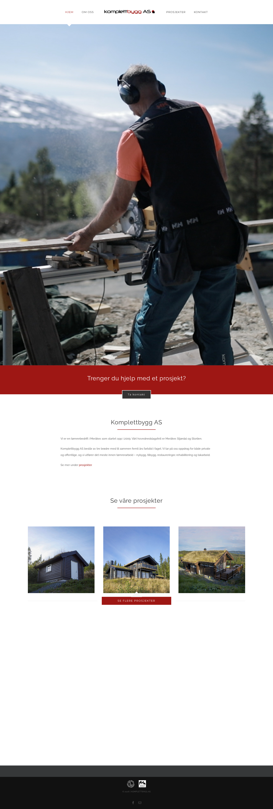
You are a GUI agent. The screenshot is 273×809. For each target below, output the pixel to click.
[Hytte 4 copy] (136, 527)
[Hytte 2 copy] (211, 527)
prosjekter (85, 465)
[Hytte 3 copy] (61, 527)
